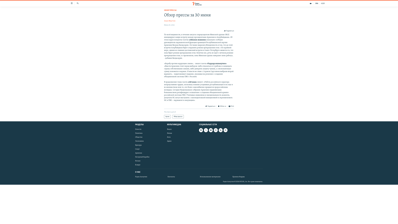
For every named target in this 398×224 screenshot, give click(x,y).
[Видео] (311, 3)
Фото (169, 137)
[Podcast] (226, 130)
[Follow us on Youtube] (211, 130)
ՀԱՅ (323, 3)
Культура (138, 145)
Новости (138, 129)
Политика (139, 133)
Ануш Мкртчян (169, 21)
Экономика (139, 141)
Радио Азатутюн (141, 177)
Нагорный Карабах (142, 157)
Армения (138, 153)
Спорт (137, 149)
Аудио (169, 141)
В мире (137, 165)
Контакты (171, 177)
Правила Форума (238, 177)
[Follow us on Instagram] (216, 130)
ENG (316, 3)
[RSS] (221, 130)
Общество (138, 137)
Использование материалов (210, 177)
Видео (169, 129)
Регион (137, 161)
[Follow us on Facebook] (201, 130)
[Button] (229, 31)
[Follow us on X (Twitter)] (206, 130)
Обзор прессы (170, 10)
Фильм (169, 133)
